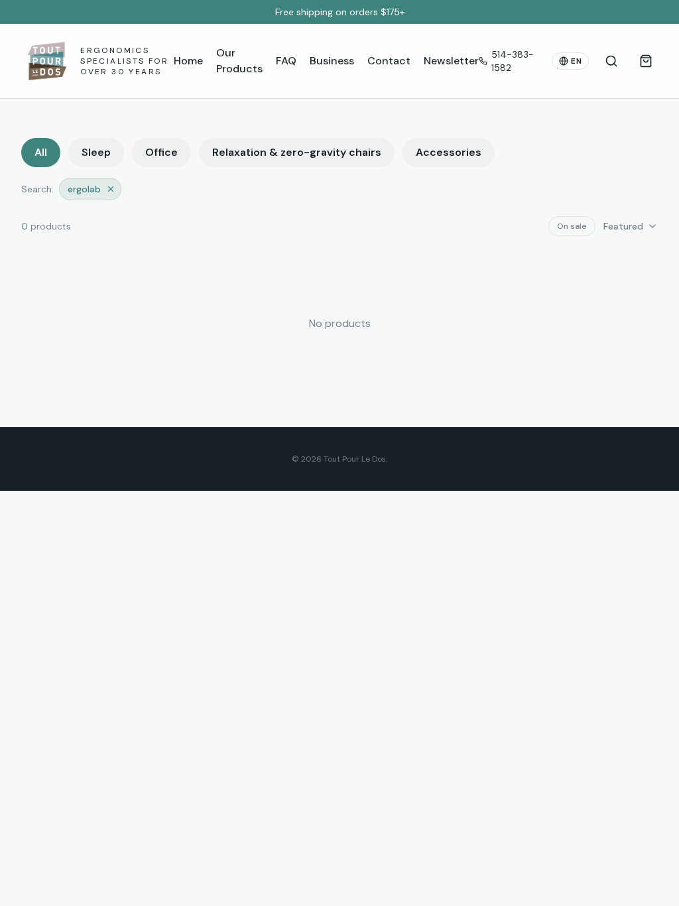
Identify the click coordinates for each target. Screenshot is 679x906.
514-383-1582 (512, 61)
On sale (572, 226)
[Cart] (646, 61)
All (40, 152)
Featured (623, 226)
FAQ (286, 61)
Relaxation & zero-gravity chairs (296, 152)
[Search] (611, 61)
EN (576, 61)
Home (188, 61)
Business (332, 61)
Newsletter (451, 61)
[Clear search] (111, 189)
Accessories (448, 152)
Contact (388, 61)
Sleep (96, 152)
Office (161, 152)
